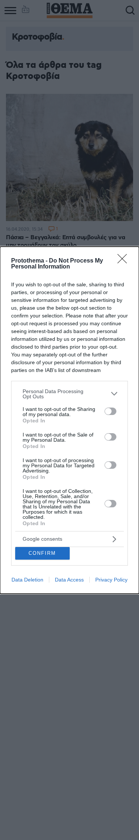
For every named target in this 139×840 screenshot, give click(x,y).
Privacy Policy (111, 580)
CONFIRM (42, 553)
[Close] (125, 261)
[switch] (110, 411)
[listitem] (69, 394)
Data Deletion (27, 580)
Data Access (69, 580)
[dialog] (69, 420)
